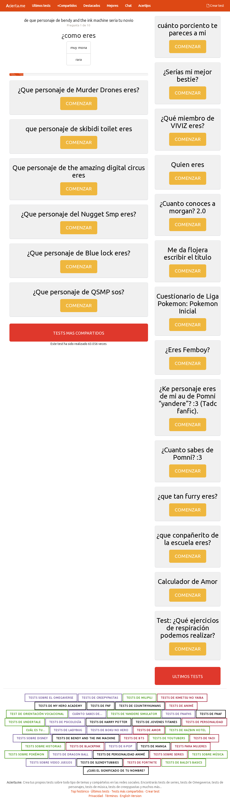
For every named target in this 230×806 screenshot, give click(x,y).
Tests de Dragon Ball (70, 754)
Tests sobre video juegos (51, 762)
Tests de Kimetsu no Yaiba (182, 697)
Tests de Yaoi (204, 738)
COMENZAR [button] (79, 103)
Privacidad (96, 796)
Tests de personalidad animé (121, 754)
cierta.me (15, 5)
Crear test (216, 5)
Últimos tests (100, 791)
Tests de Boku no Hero (109, 730)
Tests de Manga (153, 746)
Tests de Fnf (101, 705)
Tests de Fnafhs (178, 713)
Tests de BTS (134, 738)
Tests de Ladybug (68, 730)
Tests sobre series (168, 754)
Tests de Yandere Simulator (134, 713)
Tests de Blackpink (85, 746)
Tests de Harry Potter (108, 721)
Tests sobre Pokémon (26, 754)
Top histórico (80, 791)
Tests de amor (149, 730)
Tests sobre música (208, 754)
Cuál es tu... (35, 730)
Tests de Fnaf (211, 713)
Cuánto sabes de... (87, 713)
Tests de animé (181, 705)
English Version (131, 796)
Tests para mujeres (191, 746)
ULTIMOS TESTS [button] (187, 676)
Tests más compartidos (127, 791)
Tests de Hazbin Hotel (187, 730)
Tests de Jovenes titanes (156, 721)
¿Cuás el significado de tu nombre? (116, 770)
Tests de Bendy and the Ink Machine (85, 738)
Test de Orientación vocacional (37, 713)
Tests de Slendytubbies (99, 762)
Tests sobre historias (43, 746)
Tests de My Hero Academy (60, 705)
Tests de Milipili (139, 697)
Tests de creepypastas (100, 697)
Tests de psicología (65, 721)
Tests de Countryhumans (140, 705)
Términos (111, 796)
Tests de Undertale (25, 721)
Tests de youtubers (169, 738)
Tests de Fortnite (142, 762)
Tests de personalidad (204, 721)
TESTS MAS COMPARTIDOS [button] (78, 333)
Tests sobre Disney (32, 738)
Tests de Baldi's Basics (183, 762)
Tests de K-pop (120, 746)
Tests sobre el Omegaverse (51, 697)
